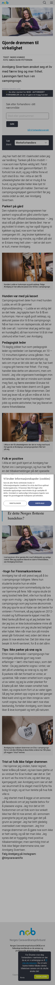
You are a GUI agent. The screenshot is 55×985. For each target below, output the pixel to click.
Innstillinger (15, 503)
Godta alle (39, 503)
